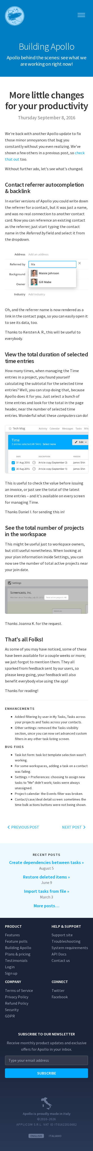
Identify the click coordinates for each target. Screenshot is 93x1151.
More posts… (46, 906)
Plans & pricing (18, 954)
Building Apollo (18, 947)
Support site (62, 934)
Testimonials (16, 960)
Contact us (61, 960)
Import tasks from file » (46, 891)
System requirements (70, 947)
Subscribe (46, 1073)
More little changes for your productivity (46, 100)
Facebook (60, 996)
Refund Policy (16, 1003)
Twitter (58, 990)
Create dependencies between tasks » (46, 862)
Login (10, 966)
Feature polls (16, 941)
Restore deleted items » (46, 877)
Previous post (24, 827)
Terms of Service (19, 990)
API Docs (59, 954)
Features (12, 934)
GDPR (10, 1016)
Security (12, 1009)
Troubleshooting (66, 941)
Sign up (11, 973)
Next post (72, 827)
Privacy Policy (16, 996)
